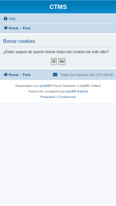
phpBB (45, 85)
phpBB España (77, 91)
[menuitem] (9, 19)
